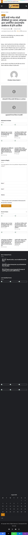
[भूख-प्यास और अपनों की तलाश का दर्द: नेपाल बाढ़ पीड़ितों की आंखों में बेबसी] (5, 332)
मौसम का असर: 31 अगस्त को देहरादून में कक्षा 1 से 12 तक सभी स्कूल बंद (6, 134)
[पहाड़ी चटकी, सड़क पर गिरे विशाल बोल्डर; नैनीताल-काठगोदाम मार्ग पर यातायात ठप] (21, 234)
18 (6, 509)
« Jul (2, 518)
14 (17, 506)
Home (3, 12)
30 (25, 511)
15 (21, 506)
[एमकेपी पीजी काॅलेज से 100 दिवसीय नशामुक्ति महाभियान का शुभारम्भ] (23, 391)
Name (2, 183)
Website (3, 194)
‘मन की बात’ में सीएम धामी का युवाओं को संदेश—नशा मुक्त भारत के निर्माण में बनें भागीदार (20, 134)
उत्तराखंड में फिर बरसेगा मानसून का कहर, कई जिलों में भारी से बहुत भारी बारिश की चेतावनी (21, 150)
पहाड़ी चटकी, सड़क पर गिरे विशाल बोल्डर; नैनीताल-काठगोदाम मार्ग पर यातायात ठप (20, 242)
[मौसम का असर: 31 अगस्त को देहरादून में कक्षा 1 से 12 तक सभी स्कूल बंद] (7, 127)
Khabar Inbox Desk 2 (7, 28)
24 (2, 511)
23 (25, 509)
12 (10, 506)
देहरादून (7, 12)
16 (25, 506)
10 (2, 506)
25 (6, 511)
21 (17, 509)
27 (13, 511)
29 (21, 511)
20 (14, 509)
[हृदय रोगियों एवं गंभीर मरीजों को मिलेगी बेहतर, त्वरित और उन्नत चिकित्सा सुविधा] (5, 440)
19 (10, 509)
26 (10, 511)
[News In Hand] (14, 6)
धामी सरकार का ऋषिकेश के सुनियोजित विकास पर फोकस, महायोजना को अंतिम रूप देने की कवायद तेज (7, 150)
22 (21, 509)
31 (2, 514)
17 (2, 509)
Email (2, 189)
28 (17, 511)
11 (6, 506)
